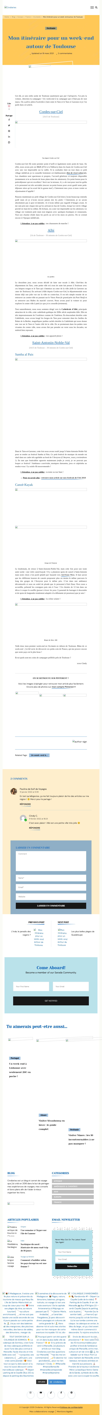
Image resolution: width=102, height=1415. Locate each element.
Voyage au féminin (27, 1257)
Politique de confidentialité (71, 1407)
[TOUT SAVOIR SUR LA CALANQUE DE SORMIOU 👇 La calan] (18, 1356)
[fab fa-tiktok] (51, 1395)
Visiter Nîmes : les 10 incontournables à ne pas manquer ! (81, 1139)
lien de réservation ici (76, 173)
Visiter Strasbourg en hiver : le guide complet (52, 1124)
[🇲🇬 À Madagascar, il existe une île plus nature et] (18, 1313)
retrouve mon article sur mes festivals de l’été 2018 (63, 478)
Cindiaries (39, 1407)
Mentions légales (65, 1411)
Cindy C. (33, 815)
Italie (22, 1241)
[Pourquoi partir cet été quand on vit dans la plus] (51, 1356)
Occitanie (51, 28)
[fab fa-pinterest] (71, 1395)
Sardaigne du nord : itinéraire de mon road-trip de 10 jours (34, 1247)
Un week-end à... (39, 755)
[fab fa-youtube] (41, 1395)
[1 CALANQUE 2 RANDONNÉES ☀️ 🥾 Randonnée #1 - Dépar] (83, 1313)
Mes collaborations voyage (41, 1411)
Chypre (23, 1227)
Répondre (25, 804)
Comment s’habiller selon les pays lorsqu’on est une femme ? (33, 1263)
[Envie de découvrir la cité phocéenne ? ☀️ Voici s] (83, 1356)
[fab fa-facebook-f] (61, 1395)
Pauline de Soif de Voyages (33, 789)
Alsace (43, 1115)
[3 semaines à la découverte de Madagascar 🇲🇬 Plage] (51, 1313)
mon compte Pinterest (63, 686)
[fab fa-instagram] (30, 1395)
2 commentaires (65, 53)
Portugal (15, 1058)
